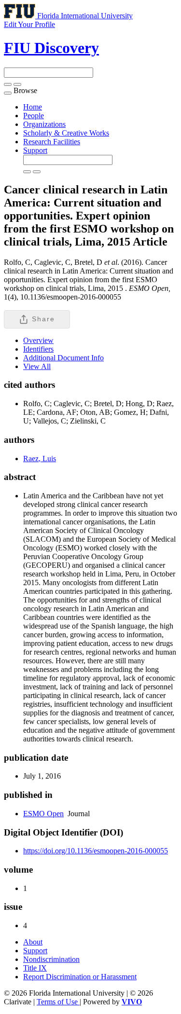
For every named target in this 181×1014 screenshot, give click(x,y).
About (32, 942)
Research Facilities (51, 141)
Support (35, 150)
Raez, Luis (39, 458)
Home (32, 107)
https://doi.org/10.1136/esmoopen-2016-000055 (95, 851)
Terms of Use (58, 1002)
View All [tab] (37, 366)
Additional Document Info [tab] (63, 358)
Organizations (44, 124)
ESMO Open (43, 813)
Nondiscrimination (51, 959)
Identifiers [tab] (38, 349)
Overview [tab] (38, 340)
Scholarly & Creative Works (66, 133)
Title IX (35, 968)
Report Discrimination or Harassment (80, 977)
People (33, 115)
